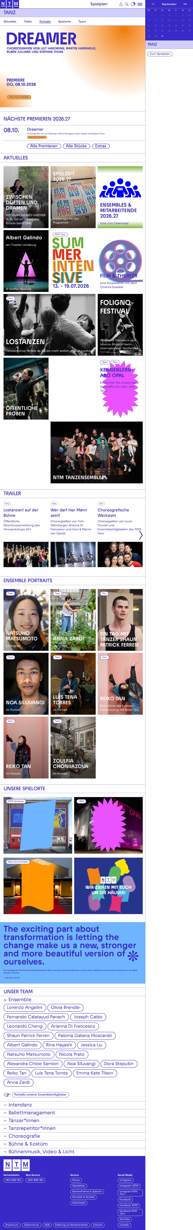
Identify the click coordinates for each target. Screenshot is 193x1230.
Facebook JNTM (129, 1205)
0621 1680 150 (13, 1180)
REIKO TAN (112, 699)
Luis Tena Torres (51, 1073)
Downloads (78, 1203)
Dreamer (35, 130)
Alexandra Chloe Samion (33, 1064)
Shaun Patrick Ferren (28, 1036)
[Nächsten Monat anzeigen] (185, 4)
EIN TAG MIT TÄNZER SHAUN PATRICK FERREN (119, 640)
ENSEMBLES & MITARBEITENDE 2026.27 (118, 211)
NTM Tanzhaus (16, 801)
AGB (47, 1225)
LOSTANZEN (25, 343)
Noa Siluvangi (81, 1064)
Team (82, 21)
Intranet (97, 1225)
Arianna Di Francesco (73, 1027)
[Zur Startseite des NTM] (9, 4)
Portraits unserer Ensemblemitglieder (40, 1094)
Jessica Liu (91, 1045)
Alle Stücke (76, 146)
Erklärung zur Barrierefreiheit (71, 1225)
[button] (121, 4)
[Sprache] (133, 4)
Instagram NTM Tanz (128, 1193)
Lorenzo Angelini (24, 1008)
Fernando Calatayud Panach (36, 1017)
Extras (100, 146)
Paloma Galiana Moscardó (85, 1036)
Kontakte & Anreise (83, 1197)
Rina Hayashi (59, 1045)
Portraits (45, 21)
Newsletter (78, 1186)
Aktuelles (10, 21)
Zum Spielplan (160, 54)
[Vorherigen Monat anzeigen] (153, 4)
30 (162, 36)
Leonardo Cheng (25, 1027)
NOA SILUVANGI (25, 703)
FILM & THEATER (119, 276)
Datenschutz (31, 1225)
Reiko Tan (16, 1073)
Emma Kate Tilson (94, 1073)
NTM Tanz (60, 235)
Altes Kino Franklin (19, 97)
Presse (76, 1180)
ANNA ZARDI (68, 639)
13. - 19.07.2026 (71, 286)
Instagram (125, 1180)
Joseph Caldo (88, 1017)
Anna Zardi (18, 1083)
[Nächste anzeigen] (141, 535)
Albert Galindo (24, 238)
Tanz (10, 299)
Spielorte (64, 21)
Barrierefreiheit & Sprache (87, 1192)
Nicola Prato (71, 1055)
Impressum (12, 1225)
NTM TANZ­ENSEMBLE (77, 478)
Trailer (28, 21)
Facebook (125, 1200)
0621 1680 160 (35, 1180)
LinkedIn (124, 1225)
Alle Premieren (43, 146)
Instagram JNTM (129, 1186)
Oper (105, 362)
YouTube (125, 1219)
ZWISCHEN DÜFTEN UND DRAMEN (21, 203)
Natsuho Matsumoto (29, 1055)
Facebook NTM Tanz (128, 1212)
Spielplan (98, 4)
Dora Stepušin (118, 1064)
